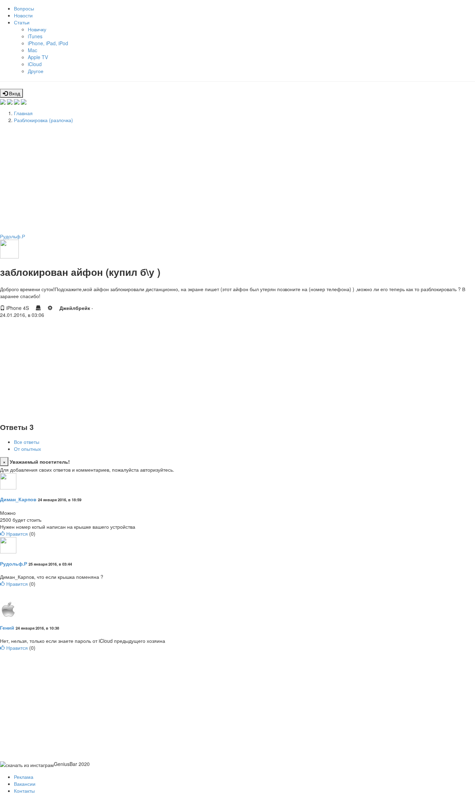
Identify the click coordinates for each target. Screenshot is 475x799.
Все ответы (26, 441)
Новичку (37, 29)
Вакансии (24, 783)
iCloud (35, 64)
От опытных (27, 448)
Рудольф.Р (12, 236)
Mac (32, 50)
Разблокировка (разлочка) (43, 120)
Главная (23, 113)
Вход (14, 93)
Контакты (24, 790)
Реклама (23, 776)
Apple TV (38, 57)
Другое (35, 70)
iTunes (35, 36)
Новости (23, 15)
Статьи (22, 22)
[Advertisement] (208, 177)
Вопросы (24, 8)
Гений (7, 627)
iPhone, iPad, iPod (48, 43)
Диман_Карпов (18, 499)
